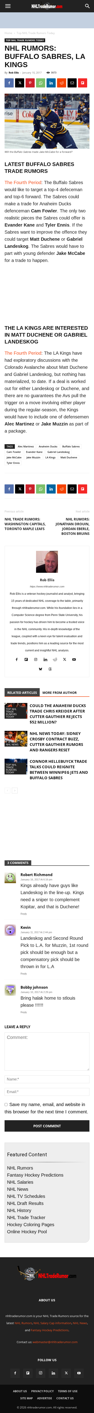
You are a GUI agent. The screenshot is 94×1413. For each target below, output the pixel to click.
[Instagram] (37, 660)
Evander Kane (34, 452)
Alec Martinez (26, 446)
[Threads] (52, 669)
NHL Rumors (20, 1167)
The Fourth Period (23, 182)
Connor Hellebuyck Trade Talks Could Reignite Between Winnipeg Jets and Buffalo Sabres (59, 769)
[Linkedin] (51, 82)
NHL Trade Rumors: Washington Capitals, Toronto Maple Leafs (25, 524)
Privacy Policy (42, 1391)
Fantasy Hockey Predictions (35, 1175)
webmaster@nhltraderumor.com (55, 1342)
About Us (20, 1391)
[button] (7, 6)
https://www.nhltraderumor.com (47, 586)
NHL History (19, 1210)
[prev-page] (7, 790)
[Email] (72, 82)
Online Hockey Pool (27, 1231)
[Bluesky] (42, 669)
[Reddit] (56, 660)
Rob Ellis (14, 72)
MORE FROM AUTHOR (59, 692)
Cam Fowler (14, 452)
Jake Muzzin (33, 457)
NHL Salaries (20, 1182)
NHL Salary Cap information (52, 1323)
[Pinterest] (30, 82)
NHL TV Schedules (26, 1196)
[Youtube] (76, 660)
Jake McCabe (14, 457)
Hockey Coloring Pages (30, 1224)
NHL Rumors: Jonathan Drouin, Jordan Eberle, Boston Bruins (72, 526)
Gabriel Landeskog (58, 452)
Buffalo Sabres (71, 446)
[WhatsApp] (40, 82)
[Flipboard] (28, 660)
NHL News (12, 744)
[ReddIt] (61, 82)
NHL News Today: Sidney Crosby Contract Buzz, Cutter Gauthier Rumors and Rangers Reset (56, 742)
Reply (24, 913)
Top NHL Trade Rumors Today (36, 33)
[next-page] (15, 790)
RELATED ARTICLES (22, 692)
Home (8, 33)
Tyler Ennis (13, 463)
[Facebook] (9, 82)
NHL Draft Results (25, 1203)
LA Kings (50, 457)
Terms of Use (68, 1391)
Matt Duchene (68, 457)
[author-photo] (47, 572)
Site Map (26, 1398)
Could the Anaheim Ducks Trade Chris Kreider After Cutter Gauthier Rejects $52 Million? (58, 714)
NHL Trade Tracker (26, 1217)
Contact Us (65, 1398)
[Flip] (82, 82)
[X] (19, 82)
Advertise (44, 1398)
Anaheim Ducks (48, 446)
